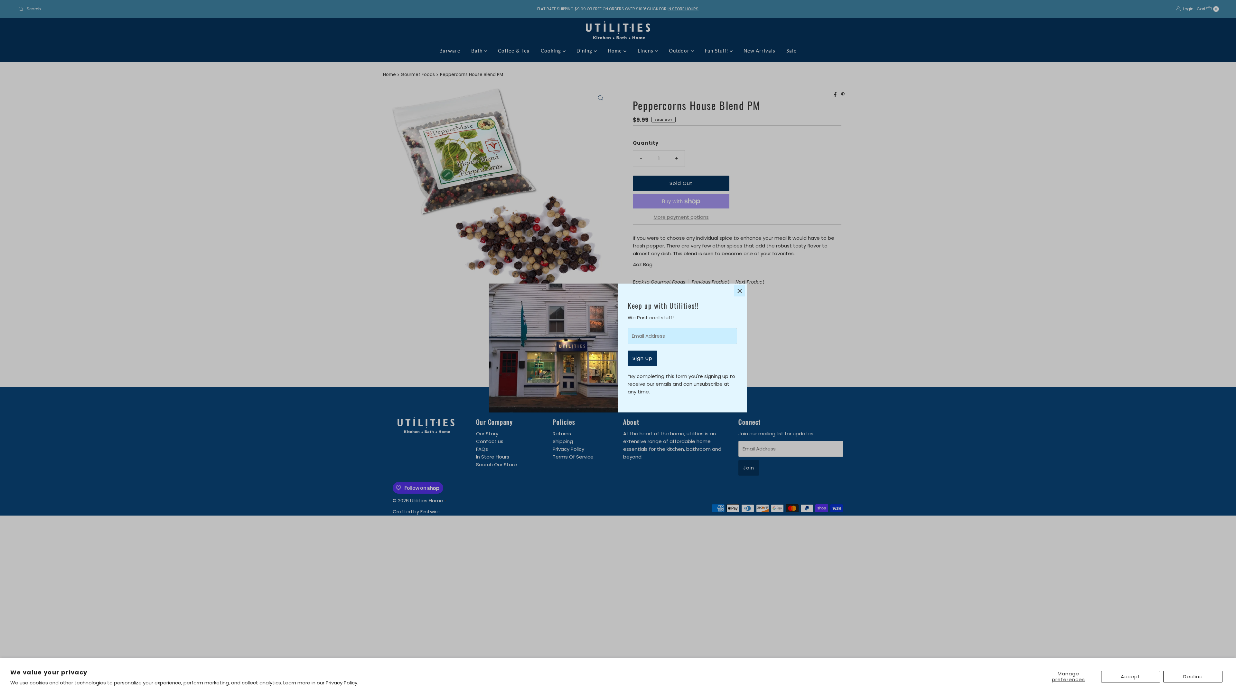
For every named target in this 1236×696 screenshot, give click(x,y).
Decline (1193, 676)
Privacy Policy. (342, 682)
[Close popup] (739, 290)
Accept (1130, 676)
